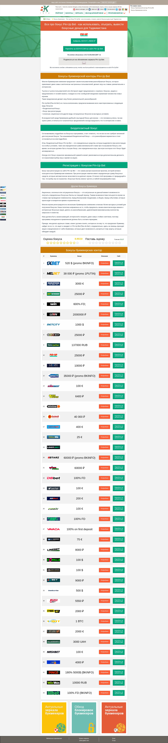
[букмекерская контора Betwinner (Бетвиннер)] (53, 294)
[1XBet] (3, 187)
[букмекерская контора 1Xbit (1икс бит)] (53, 621)
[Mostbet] (3, 211)
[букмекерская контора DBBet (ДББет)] (53, 478)
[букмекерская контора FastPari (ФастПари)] (53, 519)
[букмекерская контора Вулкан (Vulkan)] (53, 467)
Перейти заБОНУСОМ (118, 263)
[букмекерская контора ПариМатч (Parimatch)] (53, 396)
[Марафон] (3, 192)
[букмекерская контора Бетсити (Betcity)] (53, 324)
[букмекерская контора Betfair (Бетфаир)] (53, 488)
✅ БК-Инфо (46, 19)
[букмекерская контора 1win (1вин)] (53, 304)
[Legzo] (3, 219)
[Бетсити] (3, 209)
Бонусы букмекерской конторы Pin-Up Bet (142, 8)
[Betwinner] (3, 198)
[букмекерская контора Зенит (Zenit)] (53, 375)
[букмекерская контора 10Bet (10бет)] (53, 498)
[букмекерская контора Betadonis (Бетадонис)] (53, 539)
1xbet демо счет (84, 740)
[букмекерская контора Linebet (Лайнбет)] (53, 549)
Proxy (102, 9)
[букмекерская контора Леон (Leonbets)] (53, 314)
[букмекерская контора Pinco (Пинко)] (53, 672)
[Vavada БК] (3, 200)
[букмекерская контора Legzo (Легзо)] (53, 365)
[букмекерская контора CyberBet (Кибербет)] (53, 611)
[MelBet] (3, 190)
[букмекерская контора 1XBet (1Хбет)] (53, 263)
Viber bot (94, 9)
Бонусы (69, 13)
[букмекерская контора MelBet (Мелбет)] (53, 273)
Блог (113, 738)
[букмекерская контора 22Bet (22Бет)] (53, 580)
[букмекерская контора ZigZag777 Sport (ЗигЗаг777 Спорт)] (53, 662)
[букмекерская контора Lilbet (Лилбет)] (53, 693)
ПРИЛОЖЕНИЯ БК (115, 13)
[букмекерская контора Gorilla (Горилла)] (53, 560)
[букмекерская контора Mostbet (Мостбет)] (53, 334)
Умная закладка (80, 9)
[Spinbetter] (3, 214)
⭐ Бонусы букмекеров (58, 19)
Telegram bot (111, 9)
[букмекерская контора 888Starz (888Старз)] (53, 457)
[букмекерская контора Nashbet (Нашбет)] (53, 652)
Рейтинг (59, 13)
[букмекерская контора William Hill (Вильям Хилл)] (53, 437)
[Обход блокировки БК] (84, 718)
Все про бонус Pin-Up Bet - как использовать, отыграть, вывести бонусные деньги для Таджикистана (83, 26)
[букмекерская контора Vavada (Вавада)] (53, 529)
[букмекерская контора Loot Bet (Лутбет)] (53, 447)
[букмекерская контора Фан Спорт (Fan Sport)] (53, 508)
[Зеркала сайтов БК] (54, 718)
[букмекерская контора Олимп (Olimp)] (53, 416)
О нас (114, 740)
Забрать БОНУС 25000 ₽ (84, 41)
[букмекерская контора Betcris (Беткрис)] (53, 590)
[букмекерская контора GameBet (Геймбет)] (53, 641)
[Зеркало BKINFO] (45, 9)
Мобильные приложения (54, 738)
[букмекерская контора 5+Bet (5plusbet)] (53, 600)
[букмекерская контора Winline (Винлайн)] (53, 406)
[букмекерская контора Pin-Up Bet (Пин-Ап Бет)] (53, 355)
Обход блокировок (94, 13)
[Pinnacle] (3, 195)
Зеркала (79, 13)
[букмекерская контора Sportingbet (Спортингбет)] (53, 427)
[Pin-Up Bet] (3, 217)
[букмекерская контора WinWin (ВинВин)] (53, 682)
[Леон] (3, 206)
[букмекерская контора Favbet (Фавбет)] (53, 386)
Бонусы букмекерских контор (139, 10)
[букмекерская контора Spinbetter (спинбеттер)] (53, 345)
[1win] (3, 203)
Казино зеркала (84, 738)
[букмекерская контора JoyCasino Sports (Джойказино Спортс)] (53, 631)
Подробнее (104, 263)
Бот (87, 9)
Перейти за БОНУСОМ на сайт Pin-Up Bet (84, 49)
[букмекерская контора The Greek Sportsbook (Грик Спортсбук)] (53, 570)
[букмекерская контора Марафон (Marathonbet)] (53, 283)
